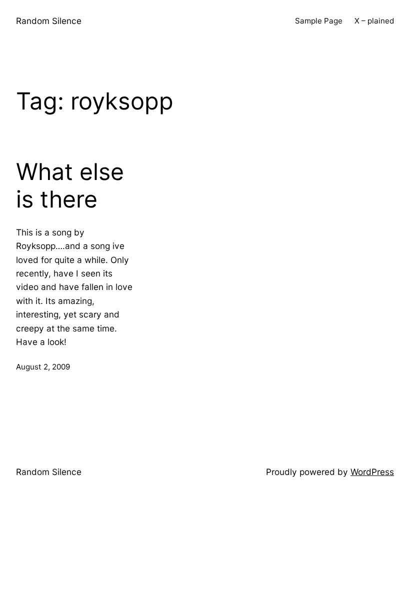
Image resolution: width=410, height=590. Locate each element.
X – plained (374, 21)
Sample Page (318, 21)
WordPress (372, 471)
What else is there (70, 186)
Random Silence (49, 21)
